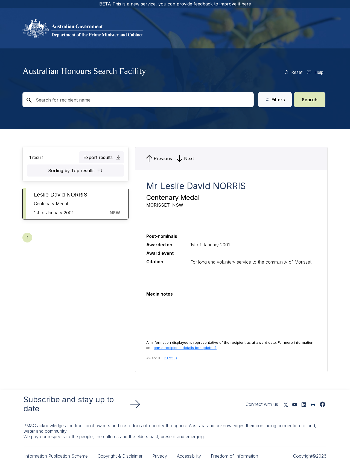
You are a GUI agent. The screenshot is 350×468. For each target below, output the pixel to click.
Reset (296, 72)
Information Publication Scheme (56, 456)
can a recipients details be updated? (185, 347)
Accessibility (189, 456)
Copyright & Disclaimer (120, 456)
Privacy (159, 456)
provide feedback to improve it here (214, 4)
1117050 (170, 358)
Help (318, 72)
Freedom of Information (234, 456)
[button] (101, 157)
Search (310, 99)
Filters (278, 99)
